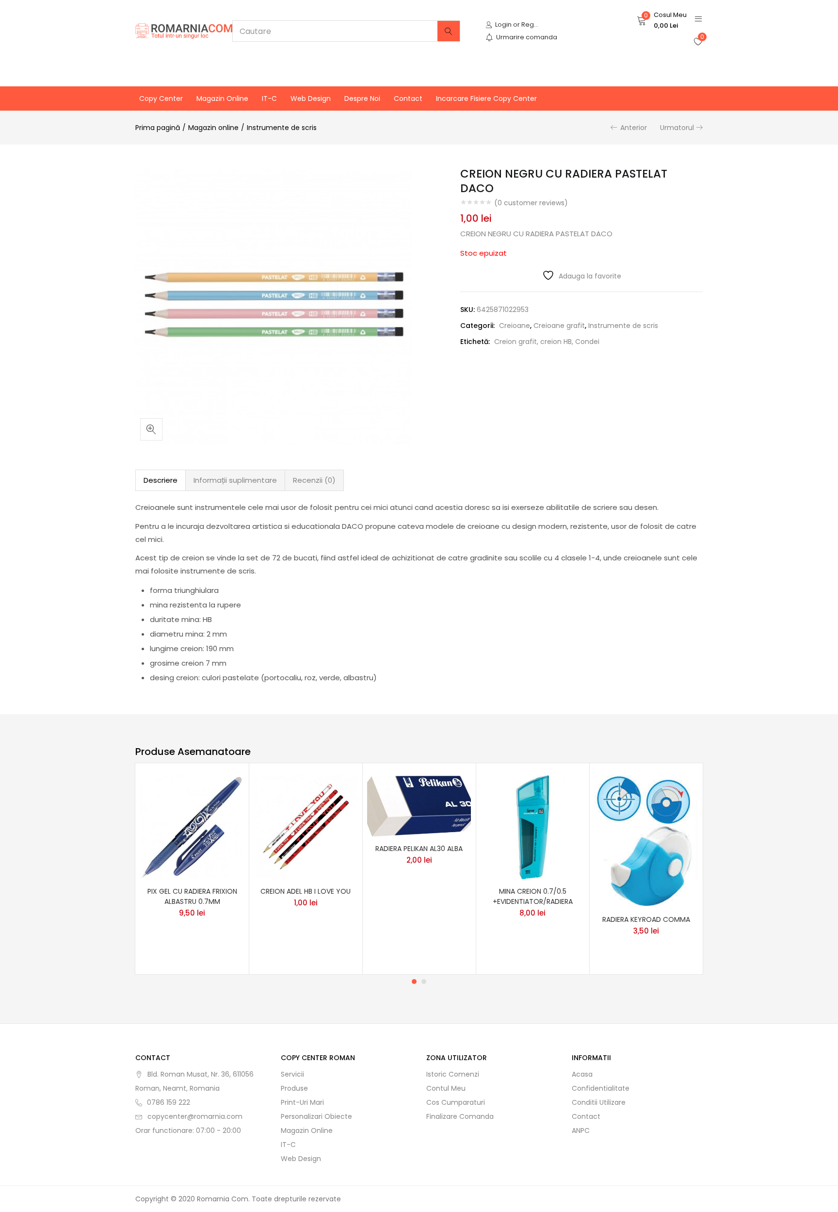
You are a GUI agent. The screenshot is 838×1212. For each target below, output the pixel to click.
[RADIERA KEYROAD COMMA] (646, 840)
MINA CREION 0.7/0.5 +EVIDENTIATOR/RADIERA (533, 896)
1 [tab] (414, 981)
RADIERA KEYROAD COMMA (646, 919)
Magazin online (222, 98)
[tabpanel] (192, 868)
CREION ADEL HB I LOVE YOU (305, 891)
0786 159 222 (168, 1102)
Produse (294, 1088)
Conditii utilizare (599, 1102)
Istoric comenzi (452, 1074)
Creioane (514, 325)
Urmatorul (677, 127)
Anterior (633, 127)
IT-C (269, 98)
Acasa (582, 1074)
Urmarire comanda (526, 37)
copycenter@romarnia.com (194, 1116)
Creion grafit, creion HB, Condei (546, 341)
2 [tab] (423, 981)
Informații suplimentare (235, 480)
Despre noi (362, 98)
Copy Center (161, 98)
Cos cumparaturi (455, 1102)
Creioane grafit (559, 325)
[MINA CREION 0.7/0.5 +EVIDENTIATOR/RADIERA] (532, 826)
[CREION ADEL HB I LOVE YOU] (305, 826)
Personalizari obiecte (316, 1116)
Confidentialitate (600, 1088)
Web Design (310, 98)
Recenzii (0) (314, 480)
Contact (408, 98)
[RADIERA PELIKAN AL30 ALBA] (419, 805)
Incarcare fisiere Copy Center (486, 98)
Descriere (160, 480)
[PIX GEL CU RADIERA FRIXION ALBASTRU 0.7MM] (192, 826)
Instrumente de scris (282, 127)
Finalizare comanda (460, 1116)
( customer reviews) (531, 202)
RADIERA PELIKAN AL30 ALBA (419, 848)
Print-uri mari (302, 1102)
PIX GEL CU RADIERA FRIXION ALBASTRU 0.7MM (192, 896)
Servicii (292, 1074)
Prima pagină (157, 127)
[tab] (160, 480)
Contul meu (446, 1088)
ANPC (581, 1130)
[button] (662, 20)
